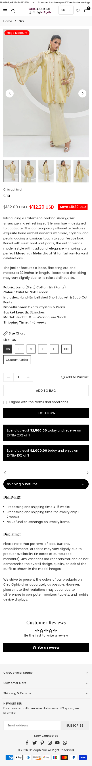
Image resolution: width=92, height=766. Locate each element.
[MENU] (5, 11)
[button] (86, 11)
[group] (46, 93)
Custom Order (17, 360)
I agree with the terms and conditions (38, 402)
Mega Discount (17, 33)
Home (7, 21)
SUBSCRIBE (74, 725)
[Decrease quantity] (8, 377)
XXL (66, 349)
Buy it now (46, 413)
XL (54, 349)
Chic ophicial (12, 189)
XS (8, 349)
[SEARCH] (13, 10)
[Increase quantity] (28, 377)
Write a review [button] (46, 647)
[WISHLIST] (78, 11)
